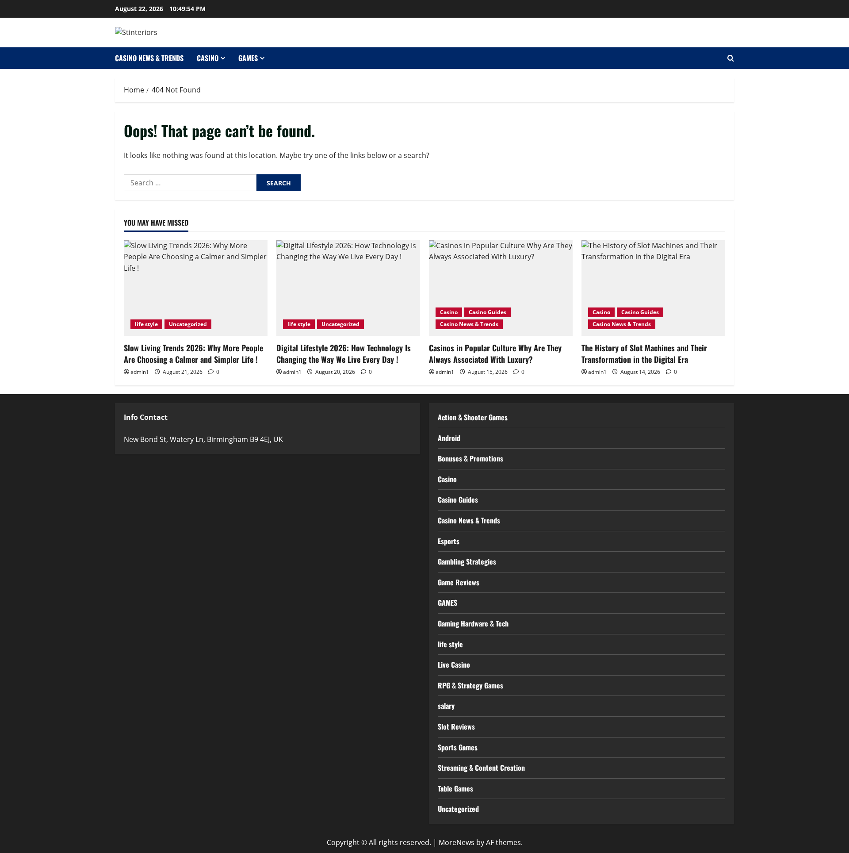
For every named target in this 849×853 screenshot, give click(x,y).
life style (146, 324)
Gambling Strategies (467, 561)
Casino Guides (487, 312)
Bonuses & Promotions (470, 458)
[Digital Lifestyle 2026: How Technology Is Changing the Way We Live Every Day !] (348, 288)
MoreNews (456, 842)
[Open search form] (730, 58)
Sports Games (458, 747)
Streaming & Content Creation (481, 767)
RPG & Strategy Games (470, 685)
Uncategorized (188, 324)
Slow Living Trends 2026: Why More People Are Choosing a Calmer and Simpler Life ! (193, 353)
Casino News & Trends (149, 58)
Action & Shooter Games (473, 417)
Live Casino (454, 664)
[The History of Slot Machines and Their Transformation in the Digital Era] (653, 288)
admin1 (139, 372)
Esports (448, 541)
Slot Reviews (456, 726)
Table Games (455, 788)
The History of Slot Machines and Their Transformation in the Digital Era (644, 353)
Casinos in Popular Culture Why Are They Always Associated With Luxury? (495, 353)
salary (446, 705)
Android (449, 438)
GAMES (248, 58)
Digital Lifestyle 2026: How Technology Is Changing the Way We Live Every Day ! (343, 353)
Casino (207, 58)
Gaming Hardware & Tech (473, 623)
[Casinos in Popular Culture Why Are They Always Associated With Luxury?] (501, 288)
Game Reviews (458, 582)
